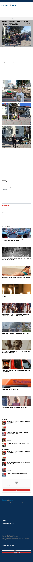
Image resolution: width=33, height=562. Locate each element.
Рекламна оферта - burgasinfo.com (7, 523)
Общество (14, 46)
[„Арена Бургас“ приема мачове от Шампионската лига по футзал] (4, 445)
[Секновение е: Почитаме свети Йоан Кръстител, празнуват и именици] (16, 289)
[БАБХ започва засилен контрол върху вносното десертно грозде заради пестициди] (4, 429)
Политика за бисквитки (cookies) (7, 528)
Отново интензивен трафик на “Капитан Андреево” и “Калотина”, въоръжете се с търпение (14, 240)
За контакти (4, 520)
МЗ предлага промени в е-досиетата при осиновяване (14, 407)
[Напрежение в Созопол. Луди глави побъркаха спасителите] (4, 475)
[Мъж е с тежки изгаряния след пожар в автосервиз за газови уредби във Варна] (16, 364)
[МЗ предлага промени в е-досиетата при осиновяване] (16, 401)
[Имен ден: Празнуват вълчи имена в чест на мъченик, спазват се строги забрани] (4, 440)
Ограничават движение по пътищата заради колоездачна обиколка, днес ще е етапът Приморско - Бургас (15, 315)
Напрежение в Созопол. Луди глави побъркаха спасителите (17, 473)
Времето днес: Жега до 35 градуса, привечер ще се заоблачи (16, 277)
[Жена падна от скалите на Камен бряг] (16, 383)
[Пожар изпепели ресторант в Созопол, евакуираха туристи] (16, 327)
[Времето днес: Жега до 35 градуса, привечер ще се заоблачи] (16, 271)
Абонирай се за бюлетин (16, 552)
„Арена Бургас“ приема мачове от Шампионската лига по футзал (18, 443)
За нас (3, 515)
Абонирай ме (17, 490)
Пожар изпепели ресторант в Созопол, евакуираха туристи (15, 333)
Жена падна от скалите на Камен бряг (10, 389)
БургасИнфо (3, 46)
